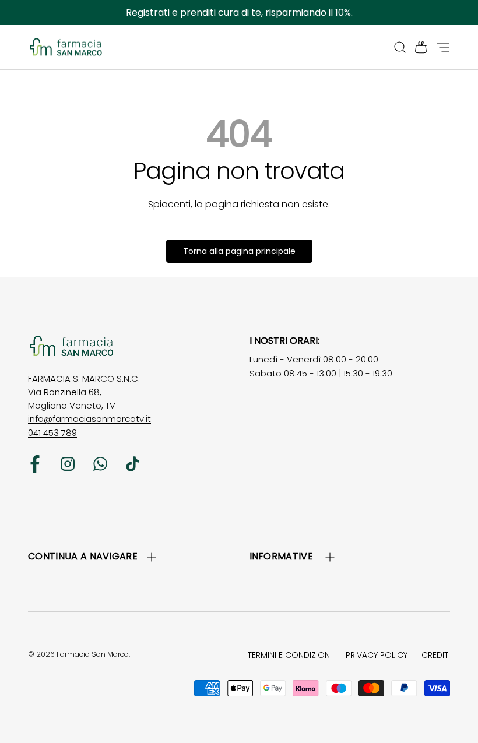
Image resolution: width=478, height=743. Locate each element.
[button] (417, 47)
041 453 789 (52, 433)
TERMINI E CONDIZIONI (290, 655)
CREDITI (435, 655)
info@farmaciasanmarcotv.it (89, 419)
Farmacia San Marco (93, 654)
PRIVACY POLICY (376, 655)
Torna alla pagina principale (239, 251)
